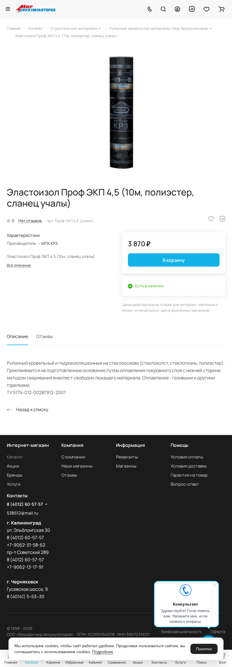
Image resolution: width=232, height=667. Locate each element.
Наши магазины (77, 466)
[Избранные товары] (206, 9)
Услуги (14, 484)
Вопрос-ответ (185, 484)
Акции (13, 466)
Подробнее (102, 651)
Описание (17, 336)
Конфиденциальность (181, 631)
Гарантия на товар (189, 475)
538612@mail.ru (22, 513)
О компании (73, 457)
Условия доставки (189, 466)
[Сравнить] (222, 219)
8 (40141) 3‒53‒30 (25, 596)
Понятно (204, 649)
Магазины (126, 466)
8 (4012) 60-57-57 (25, 504)
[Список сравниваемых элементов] (192, 9)
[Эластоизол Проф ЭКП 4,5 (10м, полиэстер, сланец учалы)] (116, 112)
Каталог (15, 457)
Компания (72, 445)
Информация (130, 445)
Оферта (218, 631)
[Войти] (177, 9)
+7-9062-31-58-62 (26, 545)
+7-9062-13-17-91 (25, 567)
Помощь (179, 445)
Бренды (14, 475)
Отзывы (44, 336)
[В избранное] (211, 219)
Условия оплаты (187, 457)
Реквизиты (127, 457)
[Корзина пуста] (221, 9)
